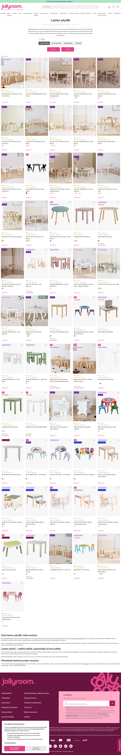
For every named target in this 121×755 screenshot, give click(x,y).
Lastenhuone (45, 25)
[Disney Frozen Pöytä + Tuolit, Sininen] (50, 478)
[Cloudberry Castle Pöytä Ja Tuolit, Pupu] (28, 145)
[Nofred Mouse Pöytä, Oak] (98, 240)
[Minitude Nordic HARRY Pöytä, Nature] (98, 145)
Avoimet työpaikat (7, 717)
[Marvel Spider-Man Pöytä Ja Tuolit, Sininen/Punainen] (74, 336)
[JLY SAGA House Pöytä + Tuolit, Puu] (50, 574)
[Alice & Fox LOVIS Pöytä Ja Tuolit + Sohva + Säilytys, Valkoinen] (74, 288)
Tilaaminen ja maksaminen (32, 703)
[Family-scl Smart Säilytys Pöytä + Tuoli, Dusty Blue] (26, 526)
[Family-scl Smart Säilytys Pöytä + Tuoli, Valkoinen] (98, 478)
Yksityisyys (28, 707)
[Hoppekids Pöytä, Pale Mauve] (74, 240)
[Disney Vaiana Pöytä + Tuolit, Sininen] (26, 478)
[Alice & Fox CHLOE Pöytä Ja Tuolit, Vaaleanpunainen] (54, 98)
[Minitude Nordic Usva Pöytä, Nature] (2, 240)
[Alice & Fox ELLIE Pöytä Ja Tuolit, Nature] (52, 98)
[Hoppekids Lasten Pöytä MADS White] (26, 431)
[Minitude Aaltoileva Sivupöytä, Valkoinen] (74, 431)
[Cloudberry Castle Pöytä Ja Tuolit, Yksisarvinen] (2, 193)
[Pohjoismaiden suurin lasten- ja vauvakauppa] (11, 6)
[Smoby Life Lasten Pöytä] (2, 574)
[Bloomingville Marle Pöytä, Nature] (2, 478)
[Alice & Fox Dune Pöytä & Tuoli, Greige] (26, 240)
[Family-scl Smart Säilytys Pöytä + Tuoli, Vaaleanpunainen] (74, 526)
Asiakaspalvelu (6, 693)
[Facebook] (50, 746)
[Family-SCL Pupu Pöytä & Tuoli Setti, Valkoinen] (50, 526)
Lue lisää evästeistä (10, 743)
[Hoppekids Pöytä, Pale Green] (76, 240)
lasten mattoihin (19, 664)
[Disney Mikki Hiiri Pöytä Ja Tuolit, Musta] (26, 193)
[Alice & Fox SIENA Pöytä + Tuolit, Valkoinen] (2, 336)
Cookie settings (6, 712)
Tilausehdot (5, 698)
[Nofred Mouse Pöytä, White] (100, 240)
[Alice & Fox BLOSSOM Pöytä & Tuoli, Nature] (26, 98)
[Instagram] (55, 746)
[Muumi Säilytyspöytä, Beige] (98, 336)
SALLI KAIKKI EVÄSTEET (14, 748)
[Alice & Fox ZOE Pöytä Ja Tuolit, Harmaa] (76, 98)
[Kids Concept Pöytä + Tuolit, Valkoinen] (26, 288)
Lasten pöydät (75, 25)
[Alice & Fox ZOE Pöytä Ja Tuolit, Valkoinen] (74, 98)
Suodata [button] (53, 49)
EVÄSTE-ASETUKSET (36, 748)
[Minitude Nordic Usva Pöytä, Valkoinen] (4, 240)
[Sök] (97, 7)
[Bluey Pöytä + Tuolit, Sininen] (74, 574)
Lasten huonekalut (55, 25)
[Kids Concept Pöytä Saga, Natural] (50, 336)
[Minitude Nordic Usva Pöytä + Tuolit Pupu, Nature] (2, 98)
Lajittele (68, 49)
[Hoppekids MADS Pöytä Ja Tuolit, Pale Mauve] (50, 288)
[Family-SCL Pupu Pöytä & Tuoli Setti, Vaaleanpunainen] (98, 526)
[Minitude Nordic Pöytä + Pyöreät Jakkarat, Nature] (74, 383)
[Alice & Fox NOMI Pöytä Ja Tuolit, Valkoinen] (55, 98)
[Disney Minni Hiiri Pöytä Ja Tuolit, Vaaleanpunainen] (2, 621)
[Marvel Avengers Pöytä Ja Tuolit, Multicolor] (98, 431)
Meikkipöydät (68, 43)
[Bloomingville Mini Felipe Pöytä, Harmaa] (26, 574)
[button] (113, 7)
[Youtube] (60, 746)
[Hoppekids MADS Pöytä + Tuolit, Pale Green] (26, 383)
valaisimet (86, 664)
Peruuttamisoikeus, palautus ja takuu (36, 693)
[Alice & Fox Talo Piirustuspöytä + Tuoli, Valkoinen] (50, 431)
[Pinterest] (71, 746)
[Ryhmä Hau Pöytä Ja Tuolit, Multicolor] (74, 478)
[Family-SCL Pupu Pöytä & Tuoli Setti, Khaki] (2, 526)
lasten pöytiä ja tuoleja (77, 638)
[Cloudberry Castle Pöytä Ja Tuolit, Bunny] (26, 145)
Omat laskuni (5, 703)
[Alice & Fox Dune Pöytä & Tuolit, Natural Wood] (30, 240)
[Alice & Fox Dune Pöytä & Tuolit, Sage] (28, 240)
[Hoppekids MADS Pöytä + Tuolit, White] (2, 383)
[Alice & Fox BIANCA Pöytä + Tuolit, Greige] (74, 145)
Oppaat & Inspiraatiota (9, 707)
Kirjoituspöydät (56, 43)
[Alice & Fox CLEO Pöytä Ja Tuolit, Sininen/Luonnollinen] (2, 288)
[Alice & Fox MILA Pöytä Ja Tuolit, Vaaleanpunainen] (50, 98)
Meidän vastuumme (30, 712)
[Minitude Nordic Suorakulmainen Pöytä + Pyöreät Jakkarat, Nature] (50, 383)
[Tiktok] (65, 746)
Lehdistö (27, 717)
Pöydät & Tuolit (66, 25)
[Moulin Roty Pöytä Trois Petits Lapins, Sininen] (50, 240)
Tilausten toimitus (30, 698)
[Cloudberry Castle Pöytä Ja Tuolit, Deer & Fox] (2, 145)
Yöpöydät (78, 43)
